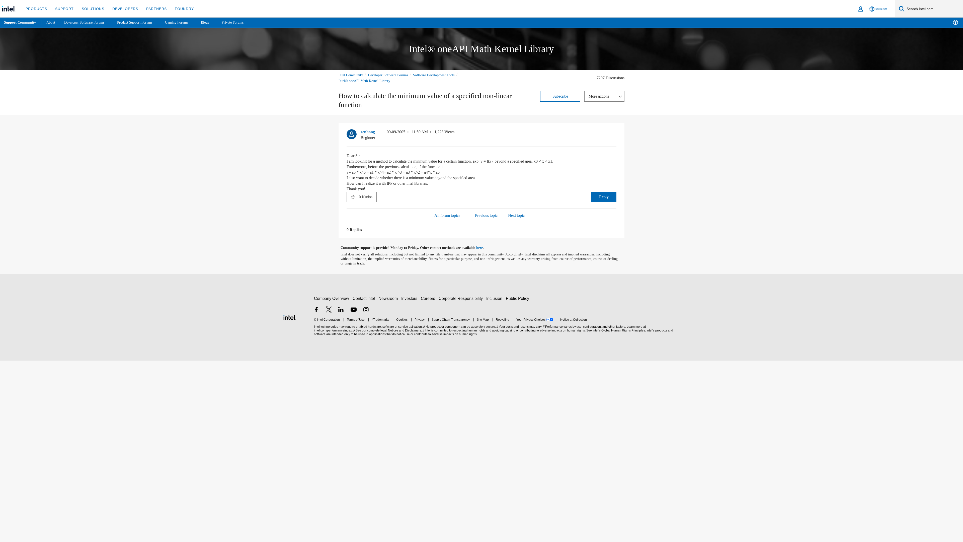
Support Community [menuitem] (20, 22)
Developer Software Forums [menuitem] (88, 22)
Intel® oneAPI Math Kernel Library (365, 80)
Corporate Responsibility (461, 298)
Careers (429, 298)
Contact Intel (364, 298)
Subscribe (560, 96)
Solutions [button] (90, 8)
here (484, 248)
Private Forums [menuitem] (244, 22)
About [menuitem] (52, 22)
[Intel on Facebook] (316, 310)
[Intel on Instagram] (366, 310)
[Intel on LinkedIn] (341, 310)
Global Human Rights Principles (622, 330)
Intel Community (352, 75)
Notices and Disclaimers (404, 330)
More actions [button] (600, 96)
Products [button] (36, 8)
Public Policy (518, 298)
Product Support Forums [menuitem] (141, 22)
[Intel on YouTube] (353, 310)
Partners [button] (151, 8)
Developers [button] (121, 8)
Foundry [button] (178, 8)
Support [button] (63, 8)
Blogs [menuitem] (214, 22)
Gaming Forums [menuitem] (185, 22)
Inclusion (495, 298)
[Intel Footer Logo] (289, 317)
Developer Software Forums (392, 75)
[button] (614, 133)
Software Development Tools (442, 75)
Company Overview (331, 298)
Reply (604, 197)
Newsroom (389, 298)
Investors (410, 298)
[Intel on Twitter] (329, 310)
